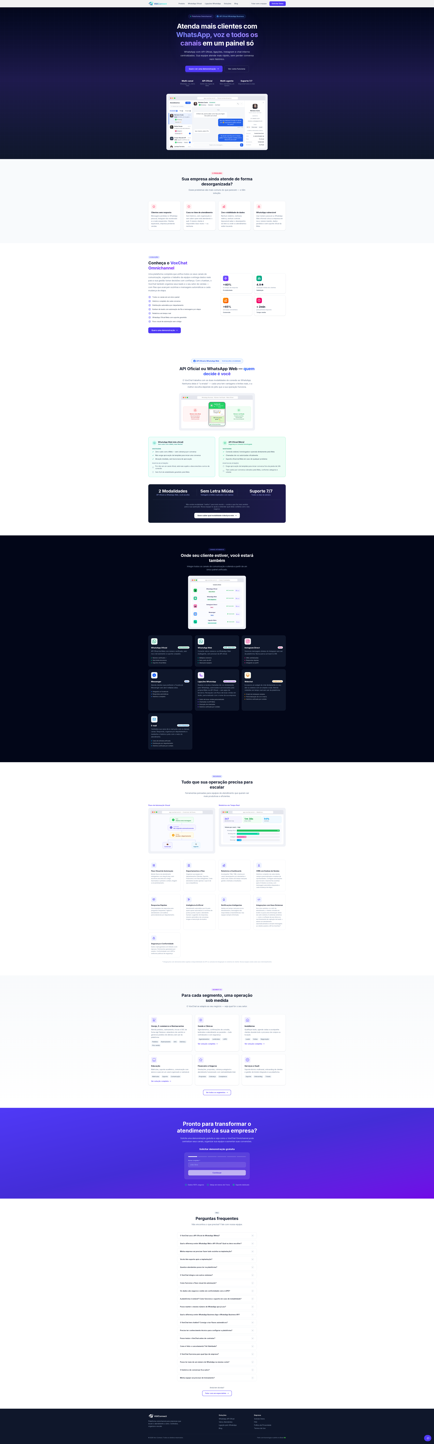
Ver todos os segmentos (215, 1092)
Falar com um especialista (215, 1393)
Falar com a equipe (259, 4)
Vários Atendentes (225, 1422)
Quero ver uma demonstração (202, 69)
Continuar (217, 1173)
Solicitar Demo (277, 4)
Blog (236, 4)
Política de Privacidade (262, 1425)
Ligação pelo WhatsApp (228, 1425)
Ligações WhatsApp (213, 4)
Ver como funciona (236, 69)
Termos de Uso (260, 1428)
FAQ (255, 1422)
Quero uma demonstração (163, 330)
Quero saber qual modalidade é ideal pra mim (215, 515)
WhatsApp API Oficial (226, 1419)
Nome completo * (194, 1160)
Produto (182, 4)
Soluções (227, 4)
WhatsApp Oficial (195, 4)
